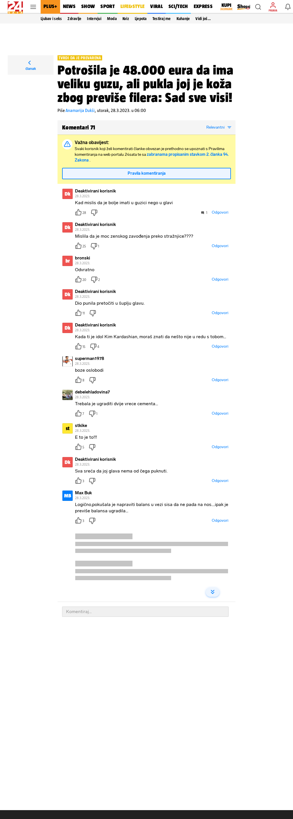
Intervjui (94, 18)
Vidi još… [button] (203, 18)
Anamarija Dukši (80, 110)
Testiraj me (162, 18)
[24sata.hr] (15, 7)
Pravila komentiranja (147, 173)
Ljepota (141, 18)
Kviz (125, 18)
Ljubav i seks (51, 18)
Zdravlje (74, 18)
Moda (112, 18)
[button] (258, 7)
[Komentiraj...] (145, 612)
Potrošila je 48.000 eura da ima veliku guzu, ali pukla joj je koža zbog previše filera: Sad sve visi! (145, 83)
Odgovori (220, 212)
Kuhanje (183, 18)
